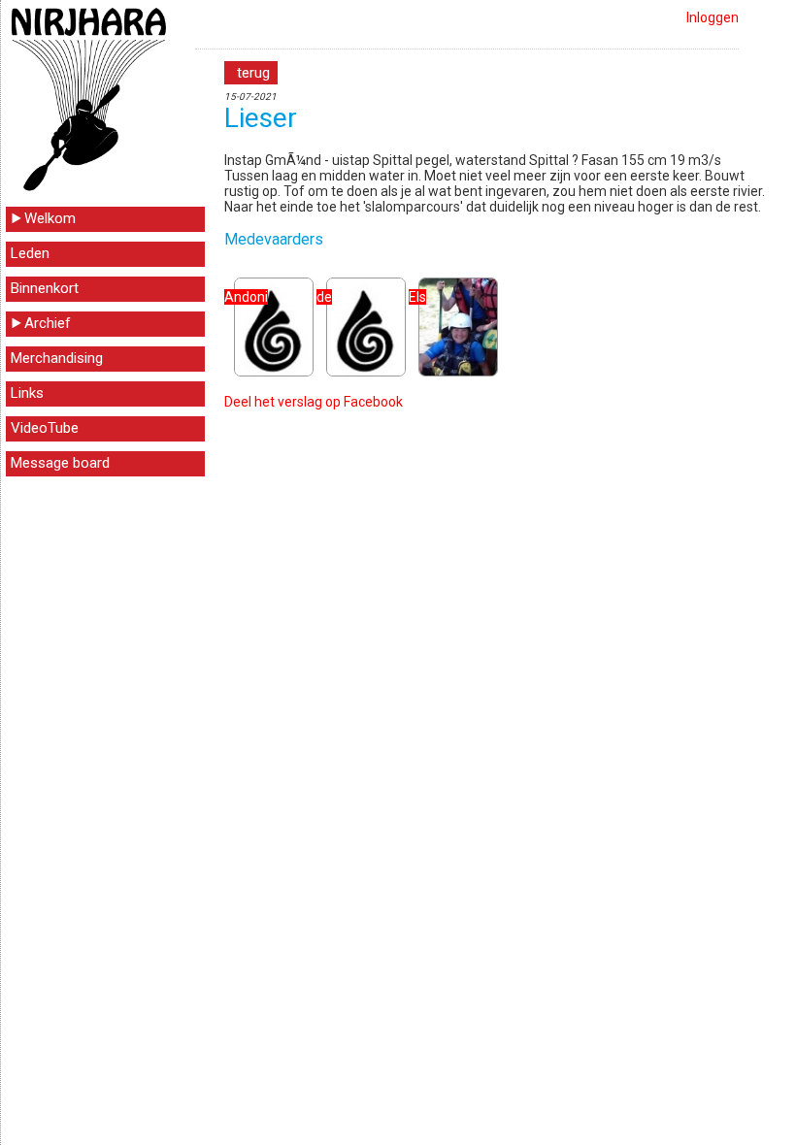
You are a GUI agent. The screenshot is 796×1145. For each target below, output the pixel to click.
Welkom (50, 218)
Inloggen (712, 17)
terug (253, 73)
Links (27, 393)
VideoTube (45, 428)
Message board (60, 463)
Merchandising (57, 358)
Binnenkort (45, 288)
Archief (47, 323)
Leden (30, 253)
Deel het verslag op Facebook (313, 401)
